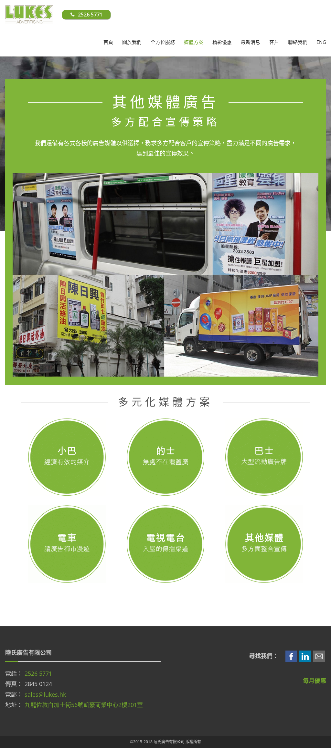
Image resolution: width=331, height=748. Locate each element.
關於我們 (132, 42)
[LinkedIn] (305, 656)
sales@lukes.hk (45, 694)
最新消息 (250, 42)
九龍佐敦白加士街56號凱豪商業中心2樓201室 (84, 705)
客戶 (274, 42)
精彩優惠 (222, 42)
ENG (321, 42)
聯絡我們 (297, 42)
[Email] (319, 656)
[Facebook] (291, 656)
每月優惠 (314, 680)
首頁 (108, 42)
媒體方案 (193, 42)
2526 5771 (38, 673)
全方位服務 (163, 42)
